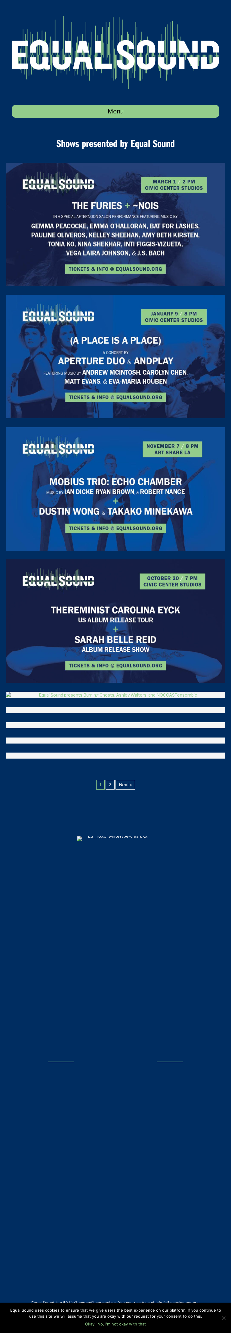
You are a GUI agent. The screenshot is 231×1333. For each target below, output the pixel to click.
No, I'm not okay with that (121, 1324)
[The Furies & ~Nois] (115, 223)
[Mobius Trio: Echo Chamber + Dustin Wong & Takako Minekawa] (115, 488)
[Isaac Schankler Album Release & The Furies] (115, 725)
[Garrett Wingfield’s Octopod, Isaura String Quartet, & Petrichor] (115, 710)
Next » (125, 784)
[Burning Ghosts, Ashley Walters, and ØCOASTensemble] (115, 694)
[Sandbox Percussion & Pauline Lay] (115, 755)
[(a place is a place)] (115, 355)
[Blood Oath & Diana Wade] (115, 740)
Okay (89, 1324)
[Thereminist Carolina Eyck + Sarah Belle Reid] (115, 620)
